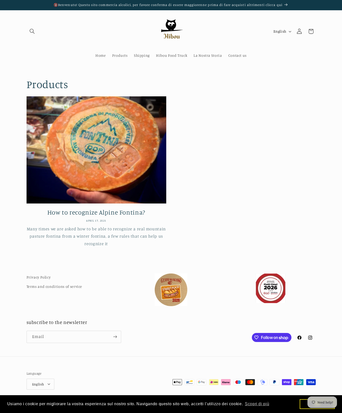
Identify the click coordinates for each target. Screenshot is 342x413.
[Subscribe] (115, 337)
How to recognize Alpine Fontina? (96, 212)
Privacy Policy (39, 277)
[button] (32, 31)
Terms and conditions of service (54, 286)
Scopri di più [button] (257, 404)
